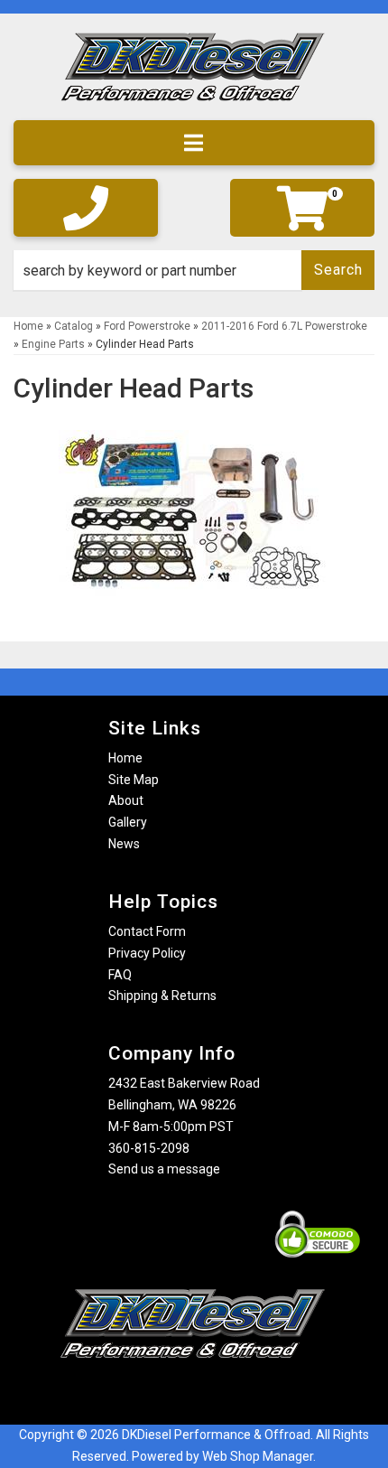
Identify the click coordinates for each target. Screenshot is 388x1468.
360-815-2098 (148, 1148)
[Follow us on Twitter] (212, 1393)
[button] (194, 270)
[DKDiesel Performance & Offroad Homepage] (194, 73)
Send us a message (164, 1169)
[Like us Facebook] (162, 1393)
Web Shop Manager (257, 1456)
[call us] (86, 208)
